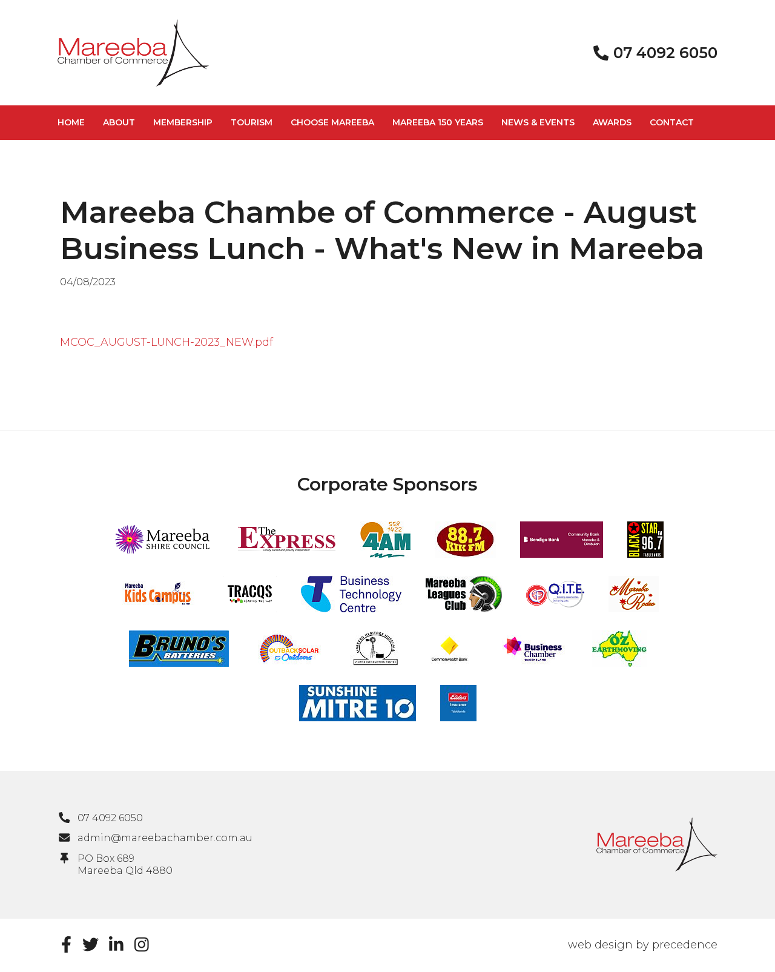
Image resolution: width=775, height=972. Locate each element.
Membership (183, 122)
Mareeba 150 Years (437, 122)
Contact (672, 122)
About (119, 122)
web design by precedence (642, 944)
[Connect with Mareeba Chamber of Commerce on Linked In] (116, 944)
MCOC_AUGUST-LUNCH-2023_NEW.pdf (166, 342)
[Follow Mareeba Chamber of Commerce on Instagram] (141, 944)
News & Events (538, 122)
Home (71, 122)
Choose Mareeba (332, 122)
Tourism (251, 122)
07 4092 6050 (110, 818)
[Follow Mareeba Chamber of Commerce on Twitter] (90, 944)
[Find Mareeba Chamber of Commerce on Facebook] (66, 944)
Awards (612, 122)
